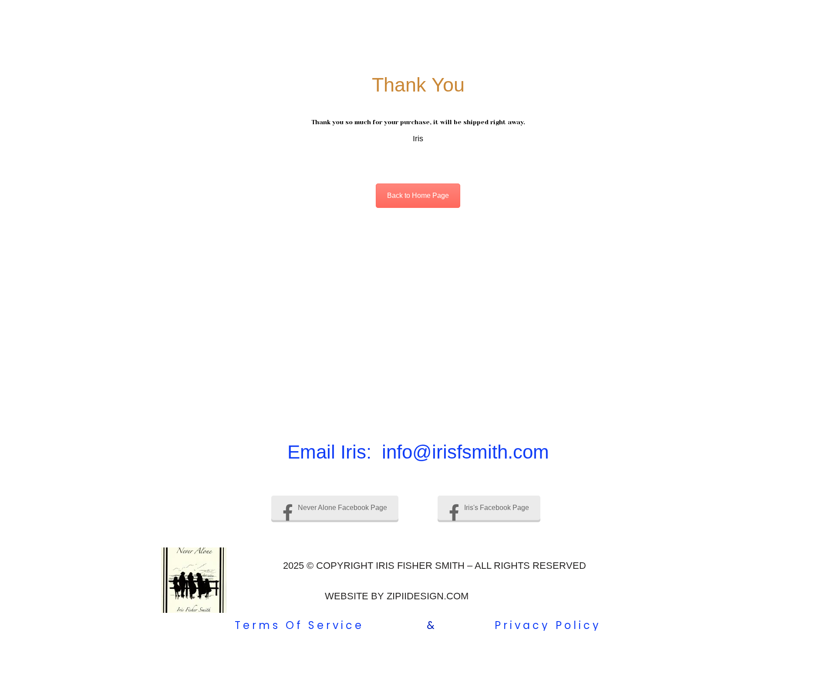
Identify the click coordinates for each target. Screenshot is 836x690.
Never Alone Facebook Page (342, 507)
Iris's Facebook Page (496, 507)
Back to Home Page (418, 195)
